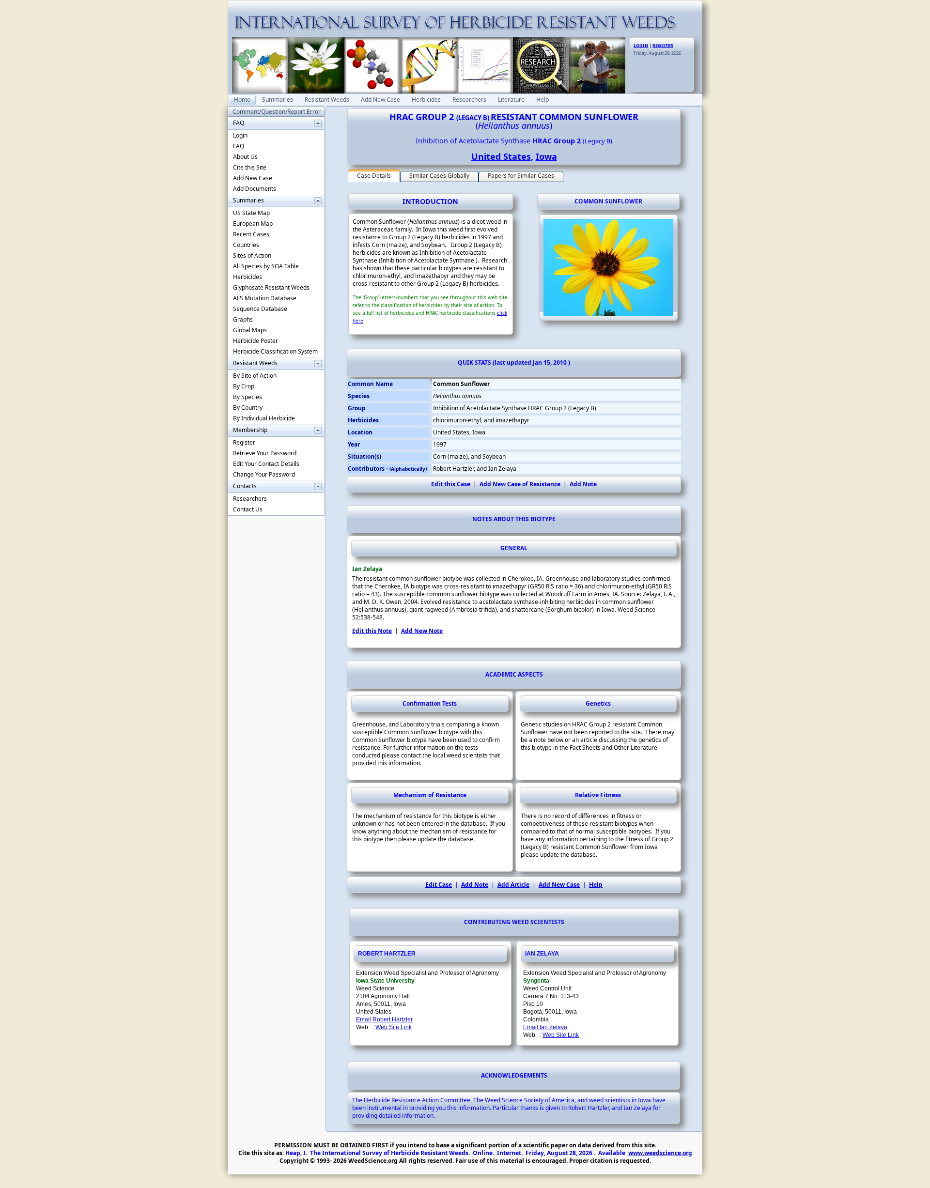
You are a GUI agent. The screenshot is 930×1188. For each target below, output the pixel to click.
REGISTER (662, 45)
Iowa (546, 156)
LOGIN (641, 45)
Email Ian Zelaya (545, 1027)
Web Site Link (393, 1027)
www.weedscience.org (660, 1153)
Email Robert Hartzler (384, 1019)
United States (501, 156)
